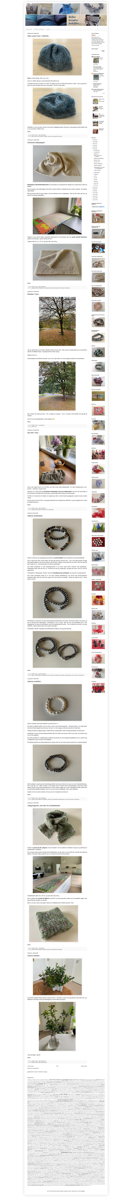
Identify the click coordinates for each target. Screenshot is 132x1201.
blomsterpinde (50, 1087)
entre (33, 1098)
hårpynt (37, 1121)
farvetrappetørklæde (88, 1098)
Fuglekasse (71, 1104)
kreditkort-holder (59, 1131)
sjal (44, 1163)
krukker (71, 1131)
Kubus (90, 1131)
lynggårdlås (80, 1136)
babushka (101, 1082)
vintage (98, 1182)
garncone (55, 1105)
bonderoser (43, 1088)
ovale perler (51, 1149)
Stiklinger (47, 1168)
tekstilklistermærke (55, 1178)
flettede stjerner (60, 1101)
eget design (101, 1095)
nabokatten (63, 1143)
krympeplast (82, 1131)
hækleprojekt (57, 287)
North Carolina (82, 1144)
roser (76, 1160)
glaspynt (93, 1106)
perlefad (44, 1152)
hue (92, 1114)
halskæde (52, 675)
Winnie (77, 1183)
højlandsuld (91, 1119)
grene (46, 1062)
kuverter (89, 1132)
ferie (55, 1100)
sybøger (88, 1176)
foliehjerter (65, 1102)
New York (32, 1144)
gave (87, 1105)
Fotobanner (93, 1102)
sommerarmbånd (42, 1165)
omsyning (65, 1145)
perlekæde (62, 675)
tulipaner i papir (81, 1180)
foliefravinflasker (59, 1102)
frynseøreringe (61, 1104)
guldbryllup (59, 1109)
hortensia (88, 1114)
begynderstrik (34, 509)
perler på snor (72, 1154)
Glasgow (59, 1106)
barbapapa (60, 1083)
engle (65, 1097)
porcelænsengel (53, 1156)
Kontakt (48, 29)
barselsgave (82, 1083)
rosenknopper (71, 1160)
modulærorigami (77, 1140)
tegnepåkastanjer (40, 1178)
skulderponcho (75, 1163)
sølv (97, 1176)
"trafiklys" (29, 1079)
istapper (63, 1122)
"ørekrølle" (34, 1079)
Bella (94, 35)
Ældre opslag (84, 1066)
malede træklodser (30, 1139)
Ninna (41, 1144)
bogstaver (96, 1087)
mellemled (82, 1139)
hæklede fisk (29, 1117)
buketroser (41, 1090)
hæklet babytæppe (61, 1118)
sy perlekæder (79, 1176)
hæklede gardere (37, 1117)
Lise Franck (76, 1135)
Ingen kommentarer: (42, 286)
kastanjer (63, 1126)
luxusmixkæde (70, 1136)
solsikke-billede (95, 1164)
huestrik (96, 1114)
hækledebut (101, 1117)
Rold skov (51, 1160)
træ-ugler (62, 1180)
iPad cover (54, 1122)
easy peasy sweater (64, 1095)
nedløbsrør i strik (82, 1143)
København (102, 1132)
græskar (37, 1109)
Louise (32, 1136)
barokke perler (76, 1083)
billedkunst (83, 1084)
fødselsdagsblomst (91, 1104)
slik (83, 1163)
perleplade (37, 1154)
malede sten (101, 1137)
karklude (50, 1126)
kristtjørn (67, 1131)
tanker (73, 1177)
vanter (62, 1182)
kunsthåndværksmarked (40, 1132)
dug (42, 1095)
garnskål (75, 1105)
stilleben (52, 1168)
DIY (62, 1094)
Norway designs (90, 1144)
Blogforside (29, 29)
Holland (77, 1114)
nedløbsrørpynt (88, 1143)
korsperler (86, 1130)
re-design (68, 1159)
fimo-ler (97, 1100)
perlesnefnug (79, 1154)
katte (67, 1126)
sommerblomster (50, 1165)
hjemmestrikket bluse (78, 1113)
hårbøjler (103, 1119)
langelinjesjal (74, 1134)
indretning (82, 1121)
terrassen (78, 1178)
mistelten (60, 1140)
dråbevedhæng (37, 1095)
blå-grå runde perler (67, 1087)
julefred (44, 1123)
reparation (96, 1159)
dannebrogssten (30, 1092)
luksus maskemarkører (53, 1136)
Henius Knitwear (99, 1111)
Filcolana (80, 1100)
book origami (54, 1088)
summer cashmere (56, 1176)
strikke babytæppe (36, 1172)
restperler (101, 1159)
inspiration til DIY (38, 1122)
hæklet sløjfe (44, 1119)
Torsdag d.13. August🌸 (102, 76)
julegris (60, 1123)
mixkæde (65, 1140)
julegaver (55, 1123)
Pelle (84, 1151)
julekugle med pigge (80, 1123)
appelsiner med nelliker (41, 1082)
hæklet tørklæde (70, 1119)
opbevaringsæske (79, 1145)
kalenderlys (32, 1126)
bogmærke (85, 1087)
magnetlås (90, 1137)
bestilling (63, 1084)
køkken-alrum (35, 1134)
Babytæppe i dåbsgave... (101, 129)
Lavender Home (93, 1134)
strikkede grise (76, 1172)
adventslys (88, 1079)
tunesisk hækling (89, 1180)
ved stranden (70, 1182)
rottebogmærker (89, 1160)
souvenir (93, 1165)
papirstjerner (62, 1151)
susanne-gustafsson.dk (98, 89)
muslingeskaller (69, 1141)
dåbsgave (57, 1095)
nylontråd (36, 1145)
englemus (29, 1098)
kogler (41, 1130)
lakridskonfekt (44, 1134)
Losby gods (97, 1135)
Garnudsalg (46, 287)
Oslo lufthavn (34, 1149)
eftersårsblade (77, 1095)
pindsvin (84, 1155)
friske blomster (53, 1104)
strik (70, 1171)
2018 (94, 190)
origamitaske (84, 1148)
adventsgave (58, 1079)
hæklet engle (81, 1118)
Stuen (51, 1176)
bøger (53, 1090)
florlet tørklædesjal (75, 1101)
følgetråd (36, 1105)
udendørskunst (77, 1181)
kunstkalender (56, 1132)
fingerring (101, 1100)
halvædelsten (74, 1110)
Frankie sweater (40, 1104)
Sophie (83, 1165)
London (86, 1135)
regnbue (78, 1159)
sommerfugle (71, 1165)
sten (81, 1167)
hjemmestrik (58, 1113)
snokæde (79, 1164)
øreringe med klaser (51, 1185)
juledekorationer (37, 1123)
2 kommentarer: (42, 425)
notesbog (96, 1144)
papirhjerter (92, 1149)
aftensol (93, 1079)
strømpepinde (45, 1176)
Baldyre (55, 1083)
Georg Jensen (37, 1106)
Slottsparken (88, 1163)
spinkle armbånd (44, 1167)
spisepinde (51, 1167)
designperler (30, 1094)
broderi (87, 1088)
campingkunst (70, 1090)
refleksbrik (73, 1159)
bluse (62, 1087)
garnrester (70, 1105)
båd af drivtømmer (60, 1090)
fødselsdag (83, 1104)
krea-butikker (35, 1131)
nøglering (49, 1145)
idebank (51, 1121)
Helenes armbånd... (34, 681)
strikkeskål (93, 1173)
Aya (98, 1082)
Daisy (92, 1091)
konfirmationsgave (59, 1130)
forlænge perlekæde (72, 1102)
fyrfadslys (77, 1104)
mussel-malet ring (35, 1143)
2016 (94, 194)
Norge (69, 1144)
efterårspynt (88, 1095)
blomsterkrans (39, 1087)
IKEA (61, 1121)
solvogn (28, 1165)
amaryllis (95, 1080)
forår (89, 1102)
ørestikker (78, 1185)
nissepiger (56, 1144)
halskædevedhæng (44, 1110)
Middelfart (47, 1140)
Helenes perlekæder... (35, 516)
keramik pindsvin (35, 1127)
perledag (33, 1152)
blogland (66, 1086)
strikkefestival (52, 1173)
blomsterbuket (100, 1086)
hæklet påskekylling (37, 1119)
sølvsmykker (41, 1177)
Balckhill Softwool (49, 1083)
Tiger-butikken (91, 1178)
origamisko (49, 1148)
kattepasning (79, 1126)
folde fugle (96, 1101)
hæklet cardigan (69, 1118)
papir (68, 1149)
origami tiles (30, 1147)
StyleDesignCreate (97, 83)
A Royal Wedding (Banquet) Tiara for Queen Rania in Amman (98, 69)
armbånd (33, 799)
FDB (34, 1100)
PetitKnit (56, 1155)
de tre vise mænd (62, 1092)
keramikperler (94, 1127)
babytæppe (34, 287)
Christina (51, 1091)
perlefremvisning (51, 1152)
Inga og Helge (92, 1121)
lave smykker (85, 1134)
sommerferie (57, 1165)
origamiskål (54, 1148)
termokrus (74, 1178)
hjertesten (51, 1114)
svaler (67, 1176)
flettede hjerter (52, 1101)
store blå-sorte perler (42, 1169)
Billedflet (78, 1084)
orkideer (102, 1148)
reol (92, 1159)
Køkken (30, 1134)
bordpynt (64, 1088)
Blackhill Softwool (38, 1086)
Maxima (73, 1139)
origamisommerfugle (68, 1148)
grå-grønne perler (43, 1109)
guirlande (50, 1109)
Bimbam (93, 1084)
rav (61, 1159)
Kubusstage (95, 1131)
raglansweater (29, 1159)
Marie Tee (46, 1139)
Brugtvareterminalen (94, 1088)
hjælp (61, 1114)
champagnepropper (32, 1091)
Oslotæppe (45, 1149)
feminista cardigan (39, 1100)
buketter (42, 1062)
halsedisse (29, 1110)
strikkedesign (45, 1173)
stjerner (75, 1168)
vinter (102, 1182)
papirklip (103, 1149)
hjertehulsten (37, 1114)
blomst (76, 1086)
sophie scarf (88, 1165)
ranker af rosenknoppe (55, 1159)
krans (91, 1130)
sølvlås (36, 1177)
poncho (40, 1156)
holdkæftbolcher (72, 1114)
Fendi (52, 1100)
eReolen (40, 1098)
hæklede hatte (44, 1117)
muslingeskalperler (77, 1141)
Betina (68, 1084)
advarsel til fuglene (44, 1079)
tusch (102, 1180)
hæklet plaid (62, 287)
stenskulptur (36, 1168)
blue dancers (57, 1087)
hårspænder (43, 1121)
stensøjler (42, 1168)
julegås (64, 1123)
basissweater (88, 1083)
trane (44, 1180)
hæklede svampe (94, 1117)
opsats (96, 1145)
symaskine (93, 1176)
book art (48, 1088)
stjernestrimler (81, 1168)
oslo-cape (40, 1149)
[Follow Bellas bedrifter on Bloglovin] (98, 207)
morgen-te (95, 1140)
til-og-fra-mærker (98, 1178)
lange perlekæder (66, 1134)
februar (95, 183)
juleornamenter (30, 1125)
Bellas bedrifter (96, 56)
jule (32, 1123)
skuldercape (69, 1163)
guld (54, 1109)
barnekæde (69, 1083)
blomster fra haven (35, 1062)
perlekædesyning (68, 675)
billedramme (89, 1084)
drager (73, 1094)
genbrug (103, 1105)
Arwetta (81, 1082)
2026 (94, 139)
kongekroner (66, 1130)
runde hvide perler (30, 1161)
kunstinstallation (50, 1132)
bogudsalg (101, 1087)
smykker (58, 1164)
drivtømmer (78, 1094)
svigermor (72, 1176)
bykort (50, 1090)
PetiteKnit (51, 1155)
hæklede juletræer (61, 1117)
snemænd (74, 1164)
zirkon (82, 1183)
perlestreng (90, 1154)
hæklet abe (54, 1118)
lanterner (79, 1134)
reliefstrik (45, 136)
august (95, 174)
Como (73, 1091)
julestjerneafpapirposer (82, 1125)
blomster (81, 1086)
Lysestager (85, 1136)
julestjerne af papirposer (71, 1125)
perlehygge (58, 1152)
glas (42, 1106)
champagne (102, 1090)
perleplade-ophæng (52, 1154)
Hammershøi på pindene (98, 1110)
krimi (64, 1131)
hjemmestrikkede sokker (68, 1113)
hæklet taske (57, 1119)
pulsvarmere (85, 1156)
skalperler (48, 1163)
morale (90, 1140)
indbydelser (70, 1121)
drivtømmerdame (86, 1094)
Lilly (66, 1135)
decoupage (68, 1092)
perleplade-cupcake (43, 1154)
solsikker (101, 1164)
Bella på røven (46, 1084)
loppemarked (91, 1135)
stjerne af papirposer (68, 1168)
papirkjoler (97, 1149)
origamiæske (96, 1148)
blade (44, 1086)
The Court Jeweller (97, 66)
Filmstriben (86, 1100)
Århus (89, 1185)
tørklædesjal (56, 1181)
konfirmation (52, 1130)
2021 (94, 148)
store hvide (75, 1169)
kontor (71, 1130)
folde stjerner (37, 1102)
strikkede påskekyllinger (91, 1172)
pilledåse (80, 1155)
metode (35, 1140)
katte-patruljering (73, 1126)
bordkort (60, 1088)
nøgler (44, 1145)
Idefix (55, 1121)
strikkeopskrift (54, 136)
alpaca (33, 136)
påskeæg (95, 1158)
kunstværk (73, 1132)
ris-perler (41, 1160)
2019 (94, 189)
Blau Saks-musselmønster (52, 1086)
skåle (81, 1163)
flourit (81, 1101)
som (32, 1165)
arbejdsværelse (50, 1082)
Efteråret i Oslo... (33, 294)
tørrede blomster (63, 1181)
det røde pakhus (38, 1094)
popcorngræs (47, 1156)
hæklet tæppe (67, 287)
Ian (47, 1121)
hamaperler (80, 1110)
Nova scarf (101, 1144)
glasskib (97, 1106)
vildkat (85, 1182)
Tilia (102, 1178)
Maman (36, 1139)
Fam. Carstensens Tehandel (63, 1098)
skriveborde (64, 1163)
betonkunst (73, 1084)
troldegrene (58, 1180)
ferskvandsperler (38, 675)
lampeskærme (54, 1134)
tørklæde (50, 1181)
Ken (102, 1126)
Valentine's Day (49, 1182)
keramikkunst (74, 1127)
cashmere (90, 1090)
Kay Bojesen (98, 1126)
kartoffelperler (57, 675)
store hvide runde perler (83, 1169)
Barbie (64, 1083)
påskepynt (88, 1158)
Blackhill (98, 1084)
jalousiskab (80, 1122)
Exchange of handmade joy (52, 1098)
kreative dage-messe (49, 1131)
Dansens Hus (37, 1092)
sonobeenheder (78, 1165)
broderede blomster (81, 1088)
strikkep (72, 1173)
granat (76, 1108)
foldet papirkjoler (51, 1102)
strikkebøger (63, 1172)
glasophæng (82, 1106)
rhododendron (29, 1160)
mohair (83, 1140)
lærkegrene (41, 1137)
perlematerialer (97, 1152)
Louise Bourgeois (40, 1136)
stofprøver (95, 1168)
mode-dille (71, 1140)
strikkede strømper (31, 1173)
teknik (50, 1178)
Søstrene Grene (62, 1177)
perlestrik (95, 1154)
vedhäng (81, 1182)
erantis (37, 1098)
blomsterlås (45, 1087)
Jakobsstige (74, 1122)
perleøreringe (43, 1155)
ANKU (34, 1082)
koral (79, 1130)
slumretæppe (94, 1163)
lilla (53, 1135)
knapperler (100, 1129)
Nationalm (76, 1143)
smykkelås (47, 1164)
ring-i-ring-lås (36, 1160)
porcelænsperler (67, 1156)
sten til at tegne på (95, 1167)
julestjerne (63, 1125)
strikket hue (60, 136)
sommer (36, 1165)
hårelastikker (31, 1121)
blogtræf (71, 1086)
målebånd (49, 1143)
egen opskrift (94, 1095)
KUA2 (87, 1131)
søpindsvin (56, 1177)
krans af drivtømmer (96, 1130)
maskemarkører (57, 1139)
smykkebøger (100, 1163)
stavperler (76, 1167)
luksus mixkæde (62, 1136)
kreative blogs (41, 1131)
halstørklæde (39, 949)
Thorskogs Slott (84, 1178)
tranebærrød (48, 1180)
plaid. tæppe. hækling (95, 1155)
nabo (58, 1143)
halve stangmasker (61, 1110)
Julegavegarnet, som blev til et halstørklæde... (44, 806)
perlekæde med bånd (76, 1152)
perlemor (103, 1152)
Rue (102, 1160)
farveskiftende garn (79, 1098)
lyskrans (90, 1136)
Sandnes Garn (80, 1161)
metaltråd (30, 1140)
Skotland (58, 1163)
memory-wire (88, 1139)
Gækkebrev (88, 1109)
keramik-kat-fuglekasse (50, 1127)
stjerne (62, 1168)
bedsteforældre (100, 1083)
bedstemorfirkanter (30, 1084)
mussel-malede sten (96, 1141)
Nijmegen (36, 1144)
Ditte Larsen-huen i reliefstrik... (38, 36)
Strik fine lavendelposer (97, 90)
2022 (94, 147)
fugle (66, 1104)
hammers (91, 1110)
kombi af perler (46, 1130)
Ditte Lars (50, 1094)
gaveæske (97, 1105)
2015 (94, 196)
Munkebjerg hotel (41, 1141)
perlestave (85, 1154)
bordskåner (70, 1088)
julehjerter (68, 1123)
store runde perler (75, 675)
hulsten (101, 1114)
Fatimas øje (29, 1100)
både (65, 1090)
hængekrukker (84, 1119)
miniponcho (44, 509)
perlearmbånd (55, 799)
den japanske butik (75, 1092)
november (96, 152)
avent (95, 1082)
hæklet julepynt (88, 1118)
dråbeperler (29, 1095)
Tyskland (34, 1181)
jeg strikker (41, 136)
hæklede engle (100, 1115)
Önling (28, 1185)
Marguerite (41, 1139)
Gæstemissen (95, 1109)
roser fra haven (82, 1160)
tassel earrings (92, 1177)
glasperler (87, 1106)
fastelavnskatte (100, 1098)
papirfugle (86, 1149)
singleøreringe (39, 1163)
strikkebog (57, 1172)
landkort (59, 1134)
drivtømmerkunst (93, 1094)
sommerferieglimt (64, 1165)
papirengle (80, 1149)
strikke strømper (50, 1172)
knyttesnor (29, 1130)
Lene (37, 1135)
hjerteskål (46, 1114)
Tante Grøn (77, 1177)
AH (104, 1079)
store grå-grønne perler (66, 1169)
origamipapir (42, 1148)
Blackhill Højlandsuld (40, 287)
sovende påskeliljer (100, 1165)
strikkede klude (83, 1172)
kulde (100, 1131)
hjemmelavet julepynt (48, 1113)
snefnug (63, 1164)
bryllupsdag (101, 1088)
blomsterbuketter (30, 1087)
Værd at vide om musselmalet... (102, 101)
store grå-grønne (58, 1169)
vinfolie (94, 1182)
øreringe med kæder (60, 1185)
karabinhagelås (38, 1126)
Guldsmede (64, 1109)
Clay (60, 1091)
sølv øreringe (102, 1176)
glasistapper (65, 1106)
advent (51, 1079)
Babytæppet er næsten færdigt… (101, 122)
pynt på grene (91, 1156)
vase (65, 1182)
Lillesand (61, 1135)
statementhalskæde (68, 1167)
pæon (102, 1156)
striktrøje (28, 1176)
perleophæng (31, 1154)
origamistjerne (76, 1148)
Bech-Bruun (94, 1083)
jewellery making (99, 1122)
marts (95, 181)
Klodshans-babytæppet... (36, 143)
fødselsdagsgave (30, 1105)
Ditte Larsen (36, 136)
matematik (69, 1139)
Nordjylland (65, 1144)
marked (51, 1139)
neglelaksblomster (100, 1143)
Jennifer (93, 1122)
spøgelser (55, 1167)
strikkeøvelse (96, 1174)
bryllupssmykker (30, 1090)
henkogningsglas (30, 1113)
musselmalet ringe (42, 1143)
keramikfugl (69, 1127)
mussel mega (88, 1141)
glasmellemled (75, 1106)
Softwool (89, 1164)
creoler (87, 1091)
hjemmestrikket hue (89, 1113)
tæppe (45, 1181)
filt (89, 1100)
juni (95, 177)
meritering (97, 1139)
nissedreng (45, 1144)
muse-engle (53, 1141)
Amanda (82, 1080)
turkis (95, 1180)
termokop (69, 1178)
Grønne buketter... (34, 956)
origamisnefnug (60, 1148)
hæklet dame (75, 1118)
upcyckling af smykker (93, 1181)
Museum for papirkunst (61, 1141)
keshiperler (100, 1127)
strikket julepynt (54, 1174)
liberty (51, 1135)
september (96, 172)
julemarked (96, 1123)
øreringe (39, 1185)
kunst (104, 1131)
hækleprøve (49, 1118)
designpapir (101, 1092)
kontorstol (75, 1130)
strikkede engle (69, 1172)
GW (83, 1109)
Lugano (46, 1136)
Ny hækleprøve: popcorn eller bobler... (102, 115)
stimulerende (57, 1168)
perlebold (29, 1152)
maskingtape (63, 1139)
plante (32, 1156)
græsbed (32, 1109)
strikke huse (44, 1172)
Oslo (35, 426)
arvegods (67, 1082)
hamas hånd (86, 1110)
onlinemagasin (71, 1145)
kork (82, 1130)
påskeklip (76, 1158)
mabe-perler (50, 799)
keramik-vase (57, 1127)
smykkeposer (52, 1164)
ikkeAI (65, 1121)
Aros (63, 1082)
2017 (94, 192)
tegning (46, 1178)
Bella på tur (52, 1084)
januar (95, 185)
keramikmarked (80, 1127)
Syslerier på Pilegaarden (98, 73)
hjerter (42, 1114)
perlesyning (101, 1154)
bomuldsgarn (37, 1088)
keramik (28, 1127)
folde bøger (91, 1101)
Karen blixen (45, 1126)
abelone (38, 1079)
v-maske (42, 1182)
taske (87, 1177)
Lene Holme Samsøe (44, 1135)
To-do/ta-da (29, 1180)
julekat (73, 1123)
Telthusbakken (63, 1178)
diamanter (44, 1094)
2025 (94, 141)
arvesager (72, 1082)
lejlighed (32, 1135)
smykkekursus (40, 1164)
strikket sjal (68, 1174)
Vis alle (103, 93)
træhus (67, 1180)
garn (46, 1105)
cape (81, 1090)
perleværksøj (36, 1155)
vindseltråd (90, 1182)
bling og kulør (60, 1086)
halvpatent (44, 949)
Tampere (68, 1177)
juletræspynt (94, 1125)
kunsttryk (68, 1132)
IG (58, 1121)
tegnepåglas (33, 1178)
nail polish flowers (69, 1143)
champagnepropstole (41, 1091)
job (104, 1122)
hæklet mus (96, 1118)
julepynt (38, 1125)
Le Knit (99, 1134)
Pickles (72, 1155)
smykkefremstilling (31, 1164)
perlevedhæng (30, 1155)
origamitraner (90, 1148)
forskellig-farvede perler (45, 675)
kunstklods (63, 1132)
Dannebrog (101, 1091)
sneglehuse (69, 1164)
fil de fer (75, 1100)
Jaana (99, 1125)
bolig (28, 1088)
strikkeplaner (78, 1173)
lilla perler (57, 1135)
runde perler (38, 1161)
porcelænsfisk (60, 1156)
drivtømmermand (100, 1094)
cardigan (85, 1090)
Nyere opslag (30, 1066)
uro (98, 1181)
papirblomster (74, 1149)
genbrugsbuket (31, 1106)
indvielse (87, 1121)
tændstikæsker (39, 1181)
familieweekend (72, 1098)
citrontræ (56, 1091)
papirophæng (38, 1151)
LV (75, 1136)
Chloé (47, 1091)
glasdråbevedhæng (53, 1106)
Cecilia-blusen (96, 1090)
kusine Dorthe (78, 1132)
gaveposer (92, 1105)
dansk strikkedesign (46, 1092)
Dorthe (69, 1094)
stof (87, 1168)
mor (86, 1140)
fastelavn (95, 1098)
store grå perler (51, 1169)
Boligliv (32, 1088)
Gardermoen (42, 1105)
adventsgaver (66, 1079)
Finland (28, 1101)
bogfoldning (74, 1087)
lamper (49, 1134)
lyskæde (95, 1136)
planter (36, 1156)
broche (74, 1088)
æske (102, 1183)
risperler (46, 1160)
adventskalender (75, 1079)
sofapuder (85, 1164)
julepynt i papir (46, 1125)
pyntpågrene (97, 1156)
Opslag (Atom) (36, 1068)
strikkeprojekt (51, 509)
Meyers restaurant (41, 1140)
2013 (94, 199)
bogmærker (91, 1087)
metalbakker (102, 1139)
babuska (29, 1083)
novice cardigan (30, 1145)
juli (94, 176)
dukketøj (46, 1095)
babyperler (34, 1083)
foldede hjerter (43, 1102)
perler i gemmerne (65, 1154)
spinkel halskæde (36, 1167)
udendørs (72, 1181)
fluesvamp (85, 1101)
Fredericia (47, 1104)
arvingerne (77, 1082)
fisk (36, 1101)
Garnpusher (65, 1105)
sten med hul (87, 1167)
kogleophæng (35, 1130)
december (96, 150)
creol (83, 1091)
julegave (49, 1123)
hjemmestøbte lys (30, 1114)
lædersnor (100, 1136)
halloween (101, 1109)
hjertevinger (57, 1114)
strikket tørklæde (81, 1174)
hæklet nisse (101, 1118)
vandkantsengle (56, 1182)
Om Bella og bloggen (39, 29)
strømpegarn (39, 1176)
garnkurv (59, 1105)
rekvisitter (83, 1159)
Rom (55, 1160)
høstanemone (96, 1119)
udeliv (68, 1181)
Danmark (96, 1091)
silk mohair (50, 136)
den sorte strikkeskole (85, 1092)
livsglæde (81, 1135)
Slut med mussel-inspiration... (101, 107)
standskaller (61, 1167)
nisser (60, 1144)
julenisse (101, 1123)
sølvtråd (47, 1177)
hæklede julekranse (52, 1117)
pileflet (76, 1155)
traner (53, 1180)
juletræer (88, 1125)
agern (101, 1079)
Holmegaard (82, 1114)
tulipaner (75, 1180)
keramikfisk (63, 1127)
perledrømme (39, 1152)
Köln (39, 1134)
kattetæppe (92, 1126)
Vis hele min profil (95, 45)
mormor (99, 1140)
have (41, 1111)
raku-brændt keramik (37, 1159)
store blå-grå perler (34, 1169)
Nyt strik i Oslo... (33, 433)
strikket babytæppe (100, 1173)
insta (45, 1122)
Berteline (59, 1084)
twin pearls (29, 1181)
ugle (86, 1181)
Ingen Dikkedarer (100, 1121)
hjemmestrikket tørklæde (99, 1113)
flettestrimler (67, 1101)
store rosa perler (91, 1169)
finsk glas (33, 1101)
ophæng (85, 1145)
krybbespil (76, 1131)
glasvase (101, 1106)
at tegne (85, 1082)
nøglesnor (54, 1145)
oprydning (91, 1145)
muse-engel (48, 1141)
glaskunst (70, 1106)
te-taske (98, 1177)
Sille (34, 1163)
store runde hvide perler (69, 799)
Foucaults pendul (100, 1102)
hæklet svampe (50, 1119)
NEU (28, 1144)
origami (100, 1145)
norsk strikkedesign (75, 1144)
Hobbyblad (66, 1114)
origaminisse (36, 1148)
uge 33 (83, 1181)
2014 (94, 197)
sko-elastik (53, 1163)
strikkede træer (39, 1173)
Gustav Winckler (77, 1109)
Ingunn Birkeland (30, 1122)
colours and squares (66, 1091)
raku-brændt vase (46, 1159)
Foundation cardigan (31, 1104)
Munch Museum (34, 1141)
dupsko (33, 675)
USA (38, 1182)
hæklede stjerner (86, 1117)
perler (59, 1154)
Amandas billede (89, 1080)
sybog (84, 1176)
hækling (77, 1119)
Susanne (63, 1176)
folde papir (102, 1101)
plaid (88, 1155)
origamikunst (29, 1148)
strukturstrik (34, 1176)
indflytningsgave (76, 1121)
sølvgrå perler (81, 675)
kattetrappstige (86, 1126)
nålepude (59, 1145)
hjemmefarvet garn (38, 1113)
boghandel (80, 1087)
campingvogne (76, 1090)
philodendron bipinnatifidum (65, 1155)
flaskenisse (46, 1101)
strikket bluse (29, 1174)
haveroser (80, 1111)
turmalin (98, 1180)
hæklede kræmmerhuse (77, 1117)
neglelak (94, 1143)
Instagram (49, 1122)
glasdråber (47, 1106)
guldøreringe (70, 1109)
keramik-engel (41, 1127)
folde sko (31, 1102)
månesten (54, 1143)
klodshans (85, 1129)
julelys (92, 1123)
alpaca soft (69, 1080)
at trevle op (90, 1082)
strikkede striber (100, 1172)
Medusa (78, 1139)
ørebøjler (33, 1185)
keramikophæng (87, 1127)
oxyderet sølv (59, 1149)
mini (51, 1140)
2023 (94, 145)
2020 (94, 187)
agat (97, 1079)
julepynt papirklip (54, 1125)
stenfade (101, 1167)
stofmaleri (90, 1168)
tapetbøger (83, 1177)
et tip (45, 1098)
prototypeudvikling (78, 1156)
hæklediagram (30, 1118)
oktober (95, 154)
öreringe (45, 1185)
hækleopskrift (51, 287)
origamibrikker (80, 1147)
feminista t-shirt (47, 1100)
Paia (65, 1149)
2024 (94, 143)
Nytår (41, 1145)
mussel (82, 1141)
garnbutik (50, 1105)
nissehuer (50, 1144)
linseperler (71, 1135)
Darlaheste (55, 1092)
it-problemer (69, 1122)
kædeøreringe (95, 1132)
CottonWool (77, 1091)
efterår (33, 426)
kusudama (85, 1132)
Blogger (83, 1191)
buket (40, 1062)
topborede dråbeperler (37, 1180)
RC (64, 1159)
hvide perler (37, 1115)
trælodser (71, 1180)
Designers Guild (94, 1092)
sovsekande (29, 1167)
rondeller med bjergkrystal (62, 1160)
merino (92, 1139)
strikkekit (58, 1173)
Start (57, 1066)
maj (95, 179)
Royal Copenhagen (97, 1160)
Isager (59, 1122)
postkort (72, 1156)
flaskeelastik (41, 1101)
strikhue (29, 1172)
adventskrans (82, 1079)
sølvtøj (52, 1177)
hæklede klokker (69, 1117)
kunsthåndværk (32, 1132)
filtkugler (92, 1100)
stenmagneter (29, 1168)
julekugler (87, 1123)
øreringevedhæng (69, 1185)
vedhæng (76, 1182)
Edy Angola (71, 1095)
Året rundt (84, 1185)
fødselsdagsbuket (100, 1104)
